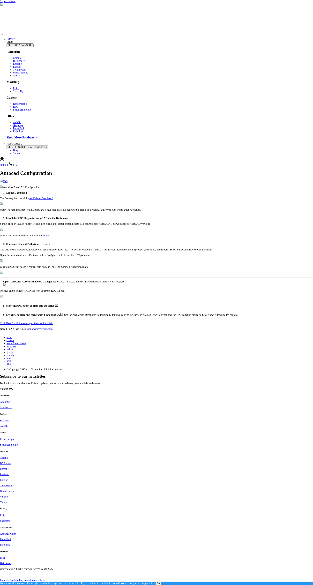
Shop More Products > (22, 137)
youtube (11, 355)
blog (9, 358)
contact (10, 340)
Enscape (4, 468)
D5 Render (5, 463)
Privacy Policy (7, 574)
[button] (6, 388)
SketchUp (5, 520)
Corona (4, 457)
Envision (4, 474)
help (9, 361)
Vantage (4, 496)
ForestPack (5, 539)
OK (158, 583)
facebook (11, 346)
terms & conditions (16, 343)
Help (5, 181)
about (9, 337)
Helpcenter (5, 563)
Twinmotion (6, 485)
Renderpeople (7, 439)
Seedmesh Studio (9, 444)
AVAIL (4, 426)
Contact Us (6, 407)
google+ (11, 352)
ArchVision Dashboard (41, 198)
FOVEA (4, 420)
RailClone (5, 545)
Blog (2, 557)
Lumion (4, 480)
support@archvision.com (39, 329)
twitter (10, 349)
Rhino (3, 515)
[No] (162, 584)
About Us (5, 402)
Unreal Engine (7, 491)
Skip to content (7, 1)
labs (9, 363)
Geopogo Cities (8, 533)
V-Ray (3, 502)
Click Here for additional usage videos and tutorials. (26, 323)
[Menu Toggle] (1, 34)
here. (46, 235)
